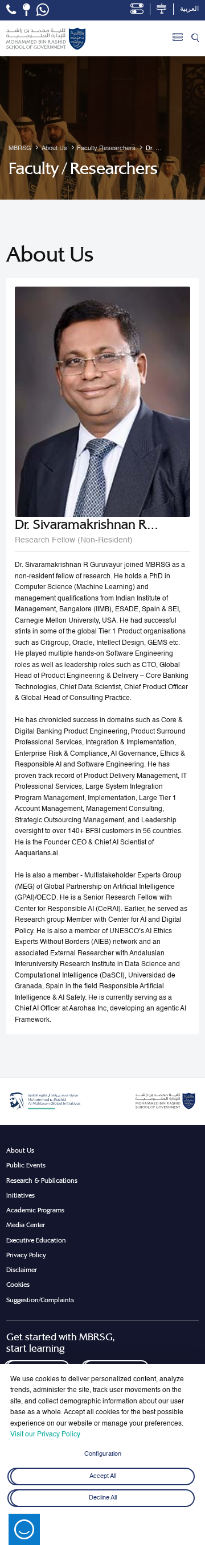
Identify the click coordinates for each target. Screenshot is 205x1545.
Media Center (25, 1225)
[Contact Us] (26, 9)
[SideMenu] (178, 38)
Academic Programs (35, 1210)
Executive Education (36, 1240)
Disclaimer (21, 1270)
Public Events (26, 1165)
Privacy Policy (26, 1255)
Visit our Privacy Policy (45, 1434)
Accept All (102, 1476)
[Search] (195, 38)
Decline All (103, 1498)
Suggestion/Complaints (40, 1300)
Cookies (18, 1285)
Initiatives (20, 1195)
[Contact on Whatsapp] (42, 10)
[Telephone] (11, 9)
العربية (189, 9)
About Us (20, 1150)
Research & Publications (41, 1180)
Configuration (102, 1454)
